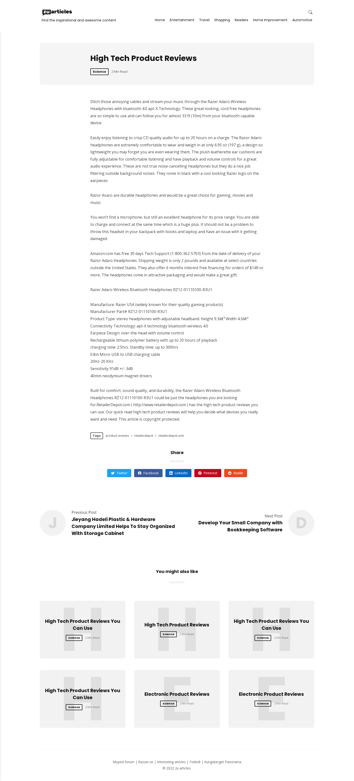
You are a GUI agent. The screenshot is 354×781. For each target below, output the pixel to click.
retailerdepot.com (171, 435)
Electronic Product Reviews (177, 694)
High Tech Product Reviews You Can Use (82, 624)
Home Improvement (270, 20)
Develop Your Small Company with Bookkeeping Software (240, 526)
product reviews (117, 435)
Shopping (222, 20)
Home (160, 20)
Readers (241, 20)
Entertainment (182, 20)
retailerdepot (143, 435)
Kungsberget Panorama (222, 762)
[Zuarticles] (57, 12)
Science (99, 72)
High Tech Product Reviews (176, 625)
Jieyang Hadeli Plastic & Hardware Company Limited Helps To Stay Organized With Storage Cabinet (123, 526)
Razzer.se (145, 762)
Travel (204, 20)
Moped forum (123, 762)
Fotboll (195, 762)
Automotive (302, 20)
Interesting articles (171, 762)
